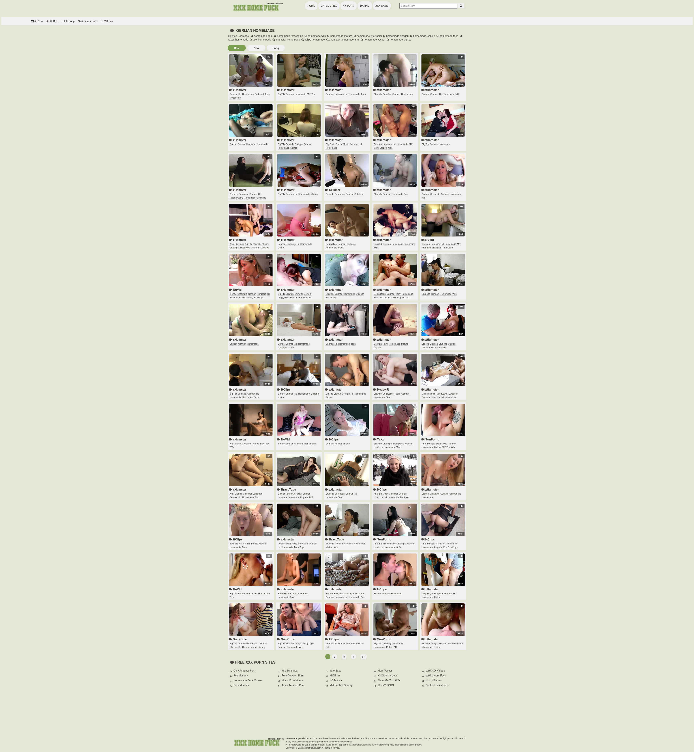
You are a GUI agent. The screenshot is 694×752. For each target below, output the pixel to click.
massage (282, 347)
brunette (290, 144)
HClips (285, 389)
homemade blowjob (397, 36)
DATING (365, 5)
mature (314, 193)
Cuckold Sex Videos (437, 685)
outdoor (360, 293)
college (299, 144)
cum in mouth (342, 144)
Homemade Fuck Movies (248, 680)
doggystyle (245, 247)
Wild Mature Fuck (436, 675)
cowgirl (425, 93)
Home (311, 5)
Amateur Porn (89, 21)
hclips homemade (314, 39)
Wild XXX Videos (435, 670)
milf (308, 93)
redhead (259, 93)
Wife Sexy (335, 670)
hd (239, 93)
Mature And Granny (341, 685)
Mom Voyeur (385, 670)
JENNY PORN (386, 685)
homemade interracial (369, 36)
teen (267, 93)
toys (302, 547)
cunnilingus (348, 593)
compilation (380, 293)
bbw (232, 243)
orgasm (383, 147)
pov (313, 93)
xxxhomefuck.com (257, 743)
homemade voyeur (374, 39)
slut (256, 497)
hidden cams (236, 197)
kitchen (293, 147)
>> (363, 656)
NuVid (429, 240)
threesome (235, 97)
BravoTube (288, 489)
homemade (248, 93)
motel (341, 247)
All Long (70, 21)
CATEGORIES (329, 5)
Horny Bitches (434, 680)
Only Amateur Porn (244, 670)
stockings (261, 197)
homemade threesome (289, 36)
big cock (330, 144)
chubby (265, 243)
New (256, 48)
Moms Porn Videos (292, 680)
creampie (435, 193)
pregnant (426, 247)
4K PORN (348, 5)
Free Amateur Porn (293, 675)
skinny (249, 297)
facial (397, 393)
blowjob (378, 93)
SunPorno (431, 439)
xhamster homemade (287, 39)
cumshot (387, 93)
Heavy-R (382, 389)
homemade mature (341, 36)
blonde (233, 144)
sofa (398, 547)
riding (437, 646)
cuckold (378, 243)
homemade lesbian (423, 36)
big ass (238, 543)
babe (280, 593)
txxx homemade (261, 39)
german (233, 93)
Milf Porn (335, 675)
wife (390, 147)
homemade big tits (400, 39)
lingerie (315, 393)
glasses (265, 247)
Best (237, 48)
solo (328, 646)
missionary (247, 397)
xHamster (239, 90)
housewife (379, 297)
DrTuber (334, 190)
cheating (386, 643)
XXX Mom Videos (388, 675)
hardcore (339, 93)
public (333, 297)
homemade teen (448, 36)
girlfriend (358, 193)
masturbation (357, 643)
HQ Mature (336, 680)
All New (38, 21)
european (244, 193)
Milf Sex (108, 21)
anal (232, 443)
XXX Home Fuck (256, 7)
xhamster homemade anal (344, 39)
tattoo (257, 397)
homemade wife (316, 36)
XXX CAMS (381, 5)
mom (376, 147)
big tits (281, 93)
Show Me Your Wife (389, 680)
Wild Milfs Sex (289, 670)
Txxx (380, 439)
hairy (398, 293)
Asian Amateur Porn (293, 685)
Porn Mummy (241, 685)
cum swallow (244, 643)
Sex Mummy (241, 675)
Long (276, 48)
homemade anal (263, 36)
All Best (53, 21)
